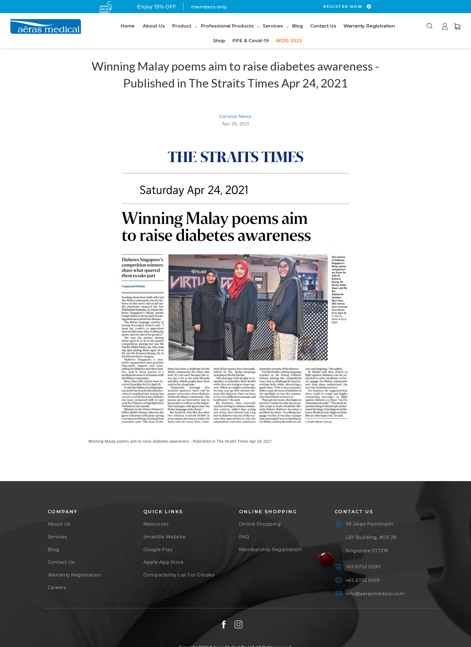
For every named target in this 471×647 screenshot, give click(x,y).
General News (235, 116)
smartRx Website (164, 536)
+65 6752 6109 (363, 580)
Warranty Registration (74, 575)
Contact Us (61, 562)
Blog (53, 549)
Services (57, 536)
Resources (156, 524)
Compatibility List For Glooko (179, 575)
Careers (57, 587)
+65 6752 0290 (363, 566)
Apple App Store (163, 562)
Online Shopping (260, 524)
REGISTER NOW (343, 6)
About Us (59, 524)
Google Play (158, 549)
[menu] (257, 33)
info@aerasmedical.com (375, 593)
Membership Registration (270, 549)
